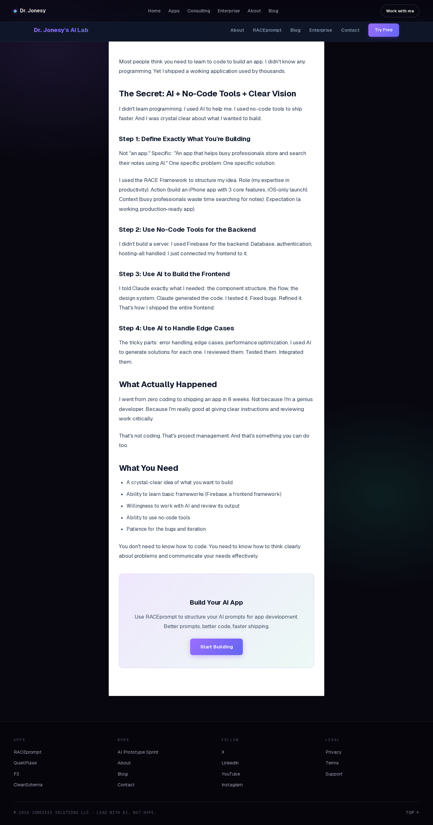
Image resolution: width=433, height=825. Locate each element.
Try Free (384, 30)
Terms (332, 763)
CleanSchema (28, 785)
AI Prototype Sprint (138, 752)
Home (154, 11)
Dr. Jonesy (32, 10)
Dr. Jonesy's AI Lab (61, 30)
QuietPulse (25, 763)
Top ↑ (412, 812)
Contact (350, 30)
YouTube (231, 774)
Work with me (400, 11)
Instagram (232, 785)
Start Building (216, 647)
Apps (174, 11)
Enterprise (320, 30)
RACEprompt (267, 30)
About (237, 30)
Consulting (198, 11)
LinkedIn (230, 763)
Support (334, 774)
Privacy (333, 752)
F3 (16, 774)
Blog (295, 30)
